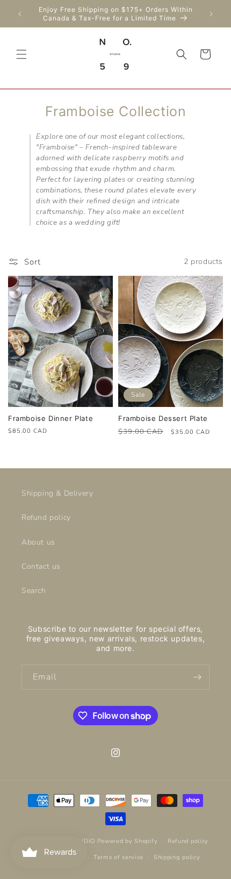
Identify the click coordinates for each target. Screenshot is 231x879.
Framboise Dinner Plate (50, 418)
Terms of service (118, 857)
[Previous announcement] (20, 14)
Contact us (41, 566)
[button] (21, 54)
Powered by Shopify (127, 841)
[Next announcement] (211, 14)
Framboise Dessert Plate (163, 418)
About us (38, 542)
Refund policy (46, 517)
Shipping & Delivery (57, 493)
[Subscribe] (197, 677)
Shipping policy (177, 857)
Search (33, 590)
